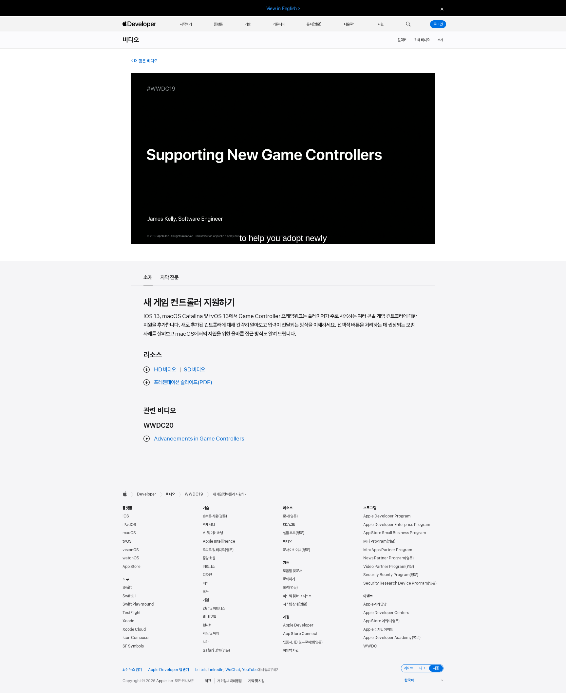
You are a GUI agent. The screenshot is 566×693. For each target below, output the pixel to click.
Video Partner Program (384, 566)
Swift (127, 587)
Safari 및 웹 (212, 650)
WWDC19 (194, 494)
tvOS (127, 541)
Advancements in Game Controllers (199, 438)
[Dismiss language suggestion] (441, 8)
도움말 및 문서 (292, 571)
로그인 (438, 24)
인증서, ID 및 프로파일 (298, 642)
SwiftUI (129, 596)
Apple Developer (298, 625)
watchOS (131, 558)
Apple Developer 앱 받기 (168, 669)
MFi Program (375, 541)
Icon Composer (136, 637)
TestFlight (132, 612)
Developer (146, 494)
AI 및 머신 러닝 (213, 533)
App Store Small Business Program (394, 533)
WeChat (232, 669)
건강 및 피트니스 (214, 608)
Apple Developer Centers (386, 612)
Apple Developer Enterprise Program (396, 524)
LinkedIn (215, 669)
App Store (132, 566)
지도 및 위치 (211, 633)
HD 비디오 (165, 369)
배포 (206, 583)
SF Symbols (133, 646)
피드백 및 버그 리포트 (297, 596)
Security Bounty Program (386, 574)
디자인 (207, 574)
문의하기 (289, 579)
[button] (408, 24)
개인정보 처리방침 (229, 681)
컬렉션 (402, 40)
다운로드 (289, 524)
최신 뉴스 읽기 (132, 669)
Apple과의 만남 (374, 604)
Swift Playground (138, 604)
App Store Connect (300, 633)
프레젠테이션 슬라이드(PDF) (183, 382)
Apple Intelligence (219, 541)
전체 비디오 (422, 40)
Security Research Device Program (395, 583)
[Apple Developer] (140, 24)
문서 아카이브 (292, 550)
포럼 (286, 587)
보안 (206, 642)
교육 (206, 591)
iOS (126, 516)
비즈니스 (209, 566)
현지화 (207, 625)
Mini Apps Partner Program (387, 550)
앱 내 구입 (209, 616)
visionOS (131, 550)
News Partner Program (384, 558)
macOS (129, 533)
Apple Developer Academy (387, 637)
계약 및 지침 (256, 681)
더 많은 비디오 (146, 61)
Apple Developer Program (386, 516)
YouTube (250, 669)
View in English (281, 8)
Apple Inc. (165, 681)
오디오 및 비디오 (214, 550)
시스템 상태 (290, 604)
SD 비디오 (194, 369)
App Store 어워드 (377, 621)
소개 (440, 40)
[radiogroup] (422, 668)
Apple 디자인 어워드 (378, 629)
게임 (206, 600)
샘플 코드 (289, 533)
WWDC (370, 646)
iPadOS (129, 524)
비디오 (131, 40)
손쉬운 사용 (210, 516)
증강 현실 (209, 558)
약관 (208, 681)
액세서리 (209, 524)
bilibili (200, 669)
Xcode (128, 621)
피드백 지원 (290, 650)
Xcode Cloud (134, 629)
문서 (286, 516)
